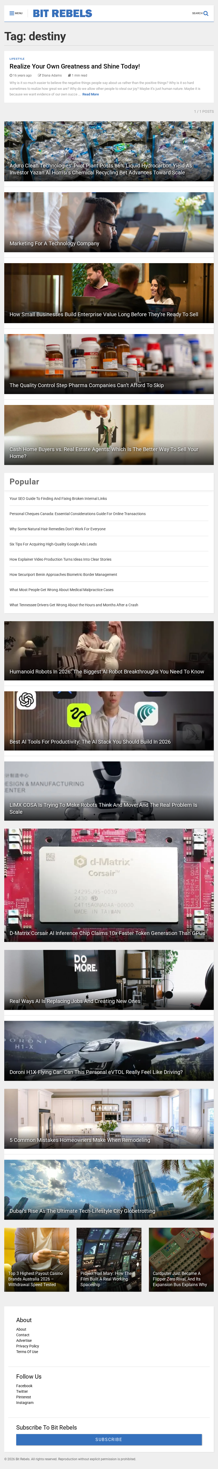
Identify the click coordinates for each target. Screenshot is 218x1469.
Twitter (22, 1391)
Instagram (24, 1402)
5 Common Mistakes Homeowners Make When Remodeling (80, 1140)
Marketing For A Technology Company (54, 243)
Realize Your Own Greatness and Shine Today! (75, 66)
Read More (90, 94)
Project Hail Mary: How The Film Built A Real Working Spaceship (106, 1279)
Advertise (24, 1340)
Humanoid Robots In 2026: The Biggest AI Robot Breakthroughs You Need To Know (107, 671)
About (21, 1329)
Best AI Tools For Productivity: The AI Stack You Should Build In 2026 (90, 741)
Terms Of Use (27, 1352)
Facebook (24, 1386)
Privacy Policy (27, 1346)
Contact (23, 1335)
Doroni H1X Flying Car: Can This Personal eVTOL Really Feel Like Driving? (96, 1072)
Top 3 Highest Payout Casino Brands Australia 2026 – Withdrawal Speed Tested (35, 1279)
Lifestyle (17, 58)
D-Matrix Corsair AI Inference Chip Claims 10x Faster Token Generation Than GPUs (107, 933)
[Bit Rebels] (60, 18)
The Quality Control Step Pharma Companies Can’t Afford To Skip (87, 385)
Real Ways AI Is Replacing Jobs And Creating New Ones (75, 1001)
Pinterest (23, 1397)
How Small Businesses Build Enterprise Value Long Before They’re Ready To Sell (104, 314)
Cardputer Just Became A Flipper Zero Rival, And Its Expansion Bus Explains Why (180, 1279)
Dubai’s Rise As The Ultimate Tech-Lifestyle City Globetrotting (82, 1211)
